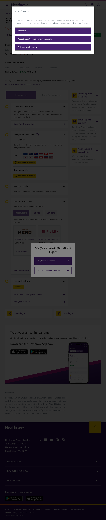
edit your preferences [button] (80, 23)
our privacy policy (62, 23)
